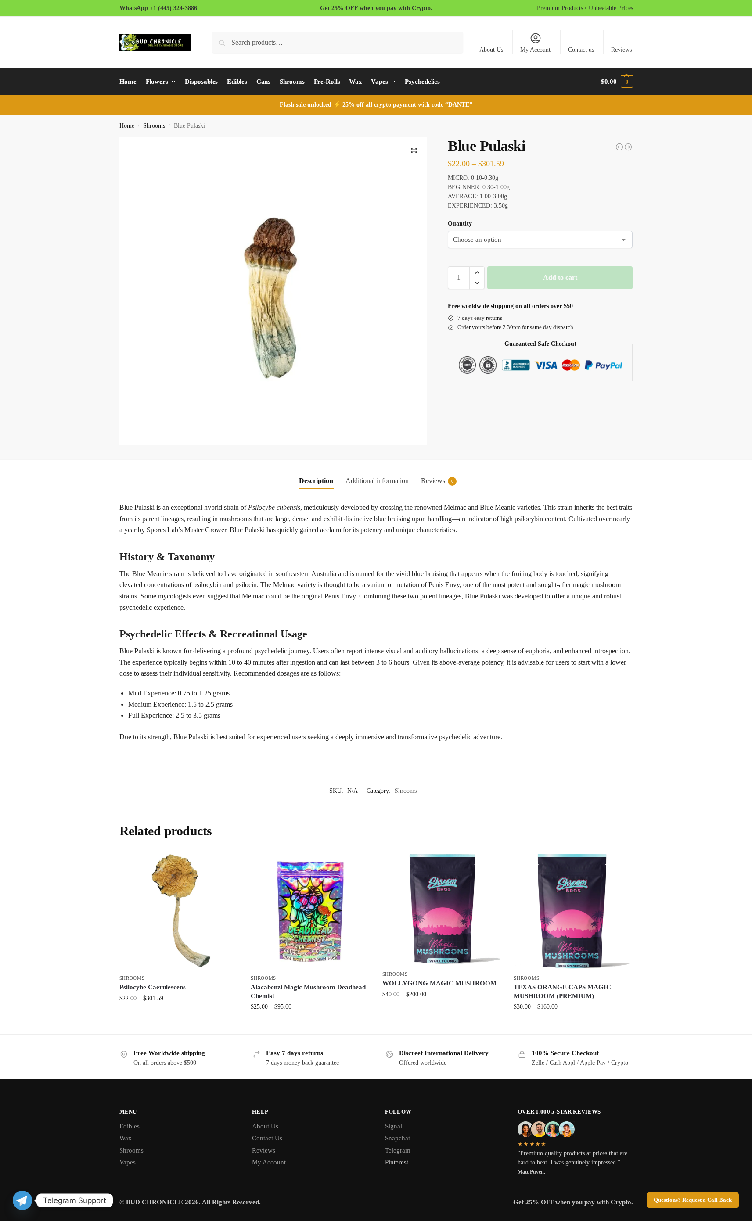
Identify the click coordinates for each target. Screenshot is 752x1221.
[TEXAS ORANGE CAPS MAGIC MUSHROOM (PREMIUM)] (573, 910)
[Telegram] (22, 1200)
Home (126, 125)
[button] (617, 81)
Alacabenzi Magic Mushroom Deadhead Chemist (308, 991)
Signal (393, 1126)
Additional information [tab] (377, 480)
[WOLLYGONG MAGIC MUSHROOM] (441, 908)
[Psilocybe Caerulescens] (178, 910)
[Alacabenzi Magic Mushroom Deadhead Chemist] (310, 910)
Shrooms (154, 125)
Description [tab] (316, 480)
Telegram (397, 1150)
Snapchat (397, 1138)
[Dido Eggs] (628, 147)
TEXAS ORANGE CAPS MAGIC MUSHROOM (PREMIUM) (562, 991)
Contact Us (267, 1138)
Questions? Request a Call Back (693, 1200)
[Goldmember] (619, 147)
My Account (535, 50)
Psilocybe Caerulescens (152, 987)
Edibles (129, 1126)
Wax (125, 1138)
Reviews (621, 50)
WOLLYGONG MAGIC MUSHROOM (439, 983)
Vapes (127, 1162)
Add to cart (560, 277)
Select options (178, 1016)
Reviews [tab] (437, 480)
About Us (491, 50)
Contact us (581, 50)
